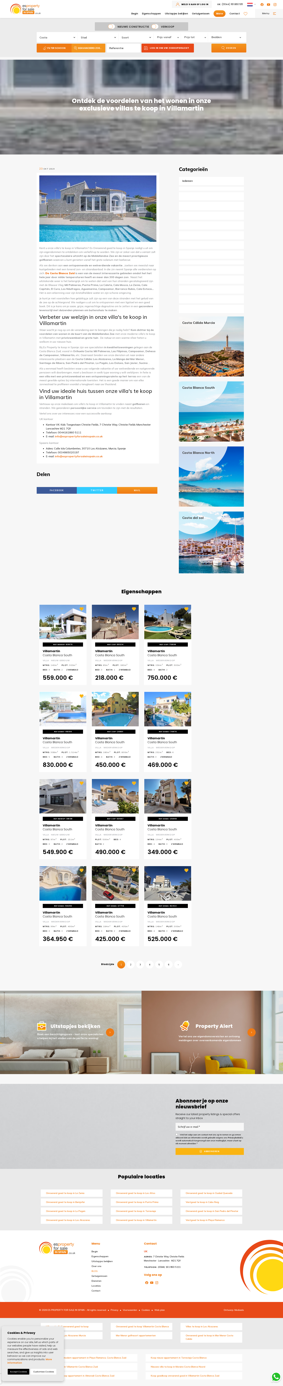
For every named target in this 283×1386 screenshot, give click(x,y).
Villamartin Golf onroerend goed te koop (67, 1326)
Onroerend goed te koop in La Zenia (65, 1193)
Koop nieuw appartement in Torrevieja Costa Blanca (179, 1357)
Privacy (114, 1310)
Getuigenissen (201, 13)
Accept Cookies (18, 1371)
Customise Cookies (43, 1371)
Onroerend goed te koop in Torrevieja (136, 1211)
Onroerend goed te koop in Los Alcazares (68, 1220)
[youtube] (268, 4)
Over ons (96, 1266)
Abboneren (211, 1151)
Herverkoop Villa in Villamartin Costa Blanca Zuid (72, 1366)
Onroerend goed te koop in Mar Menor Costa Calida (209, 1337)
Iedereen (187, 180)
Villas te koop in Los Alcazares (202, 1326)
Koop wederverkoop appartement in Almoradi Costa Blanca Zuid (80, 1375)
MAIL (137, 490)
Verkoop (167, 26)
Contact (234, 13)
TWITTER (97, 490)
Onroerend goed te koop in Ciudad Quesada (209, 1193)
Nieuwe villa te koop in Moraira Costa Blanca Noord (178, 1366)
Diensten (96, 1280)
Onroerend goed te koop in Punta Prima (137, 1202)
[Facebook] (261, 4)
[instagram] (274, 4)
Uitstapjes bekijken (176, 13)
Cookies (146, 1310)
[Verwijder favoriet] (81, 609)
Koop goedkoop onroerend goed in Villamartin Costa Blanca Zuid (185, 1375)
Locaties (96, 1285)
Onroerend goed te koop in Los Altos (135, 1193)
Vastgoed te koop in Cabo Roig (202, 1202)
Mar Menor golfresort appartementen (136, 1335)
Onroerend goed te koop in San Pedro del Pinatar (212, 1211)
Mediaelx (239, 1310)
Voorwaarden (130, 1310)
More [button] (219, 13)
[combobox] (57, 37)
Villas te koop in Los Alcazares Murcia (66, 1335)
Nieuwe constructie (133, 26)
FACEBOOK (57, 490)
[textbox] (59, 37)
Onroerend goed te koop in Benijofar (65, 1202)
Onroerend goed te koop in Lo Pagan (65, 1211)
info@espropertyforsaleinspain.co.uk (79, 436)
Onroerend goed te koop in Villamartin (136, 1220)
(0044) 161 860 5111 (230, 4)
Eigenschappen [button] (151, 13)
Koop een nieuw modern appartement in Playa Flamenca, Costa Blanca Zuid (86, 1357)
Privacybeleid (235, 1137)
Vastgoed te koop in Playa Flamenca (205, 1220)
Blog (95, 1271)
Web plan (159, 1310)
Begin (134, 13)
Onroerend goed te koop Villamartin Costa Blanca (142, 1326)
